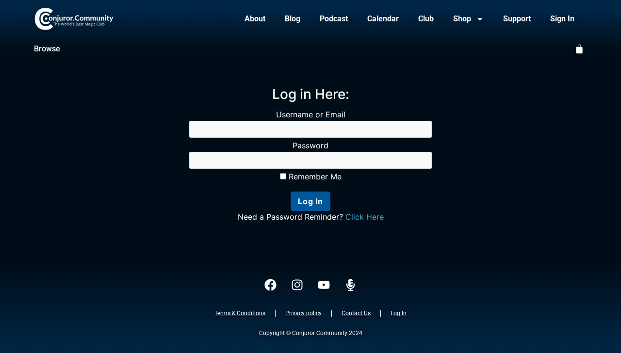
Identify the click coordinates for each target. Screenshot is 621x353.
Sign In (562, 18)
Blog (292, 18)
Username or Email (310, 114)
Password (310, 145)
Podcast (334, 18)
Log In (399, 313)
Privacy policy (303, 313)
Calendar (383, 18)
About (255, 18)
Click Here (364, 217)
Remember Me (314, 176)
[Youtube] (324, 285)
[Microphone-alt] (351, 285)
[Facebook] (271, 285)
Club (426, 18)
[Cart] (579, 49)
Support (517, 18)
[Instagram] (297, 285)
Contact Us (356, 313)
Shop (462, 18)
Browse (47, 48)
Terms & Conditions (239, 313)
